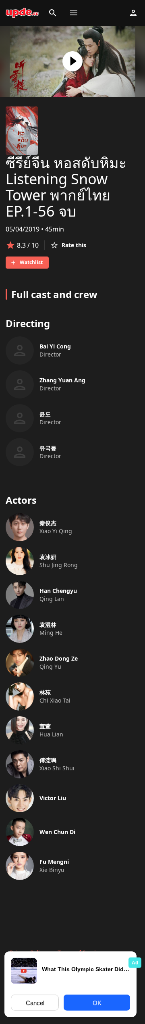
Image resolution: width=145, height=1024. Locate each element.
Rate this (74, 245)
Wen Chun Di (57, 832)
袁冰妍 (47, 557)
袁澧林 (47, 624)
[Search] (52, 12)
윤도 (45, 414)
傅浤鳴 (47, 760)
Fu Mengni (54, 861)
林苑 (45, 692)
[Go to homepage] (22, 13)
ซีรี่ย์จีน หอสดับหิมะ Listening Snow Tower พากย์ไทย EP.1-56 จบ (66, 187)
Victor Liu (52, 798)
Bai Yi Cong (55, 346)
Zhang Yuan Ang (62, 380)
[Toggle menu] (73, 12)
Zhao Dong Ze (58, 658)
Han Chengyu (58, 590)
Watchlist (31, 262)
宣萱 (45, 726)
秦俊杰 (47, 523)
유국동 (47, 448)
